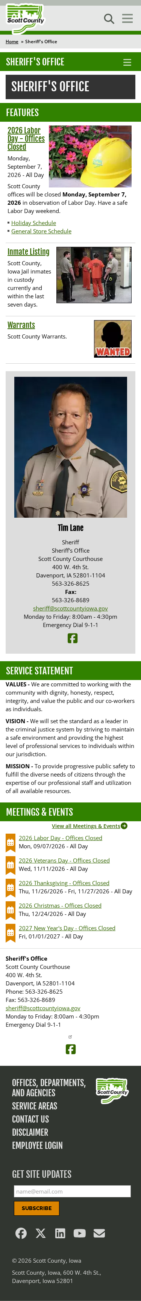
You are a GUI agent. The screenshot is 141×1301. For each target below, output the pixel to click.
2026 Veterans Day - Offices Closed (64, 860)
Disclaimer (30, 1132)
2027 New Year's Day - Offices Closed (67, 928)
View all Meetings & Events (86, 826)
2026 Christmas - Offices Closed (60, 905)
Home (12, 41)
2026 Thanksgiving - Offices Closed (64, 883)
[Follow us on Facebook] (21, 1235)
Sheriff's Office (35, 62)
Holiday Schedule (33, 223)
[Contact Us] (99, 1235)
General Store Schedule (41, 231)
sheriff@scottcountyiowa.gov (70, 608)
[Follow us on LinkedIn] (60, 1235)
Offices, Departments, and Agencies (49, 1088)
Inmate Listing (29, 252)
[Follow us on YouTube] (80, 1235)
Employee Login (37, 1146)
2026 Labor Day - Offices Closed (26, 139)
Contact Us (30, 1119)
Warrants (21, 325)
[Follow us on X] (40, 1235)
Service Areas (34, 1106)
